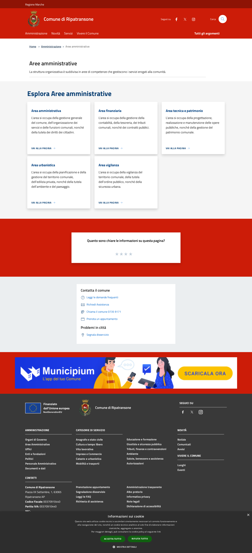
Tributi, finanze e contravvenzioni (146, 449)
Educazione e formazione (142, 439)
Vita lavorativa (84, 449)
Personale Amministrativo (40, 463)
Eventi (181, 470)
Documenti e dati (35, 468)
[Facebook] (175, 19)
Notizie (181, 439)
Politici (29, 459)
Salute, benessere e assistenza (145, 458)
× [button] (248, 515)
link (159, 531)
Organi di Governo (36, 439)
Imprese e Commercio (89, 454)
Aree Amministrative (37, 444)
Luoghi (181, 465)
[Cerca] (223, 19)
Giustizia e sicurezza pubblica (144, 444)
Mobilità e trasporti (87, 463)
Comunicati (184, 444)
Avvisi (181, 449)
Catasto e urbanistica (88, 459)
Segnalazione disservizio (90, 492)
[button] (126, 547)
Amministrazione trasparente (144, 487)
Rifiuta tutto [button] (140, 538)
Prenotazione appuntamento (93, 487)
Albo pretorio (135, 492)
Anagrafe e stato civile (89, 439)
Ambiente (132, 454)
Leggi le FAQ (83, 497)
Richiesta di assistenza (89, 501)
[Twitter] (183, 19)
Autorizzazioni (135, 463)
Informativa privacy (138, 497)
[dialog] (126, 532)
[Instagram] (192, 19)
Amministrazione (51, 46)
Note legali (133, 501)
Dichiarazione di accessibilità (144, 506)
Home (32, 46)
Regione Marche (34, 4)
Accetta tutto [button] (112, 538)
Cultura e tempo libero (89, 444)
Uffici (28, 449)
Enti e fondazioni (35, 454)
